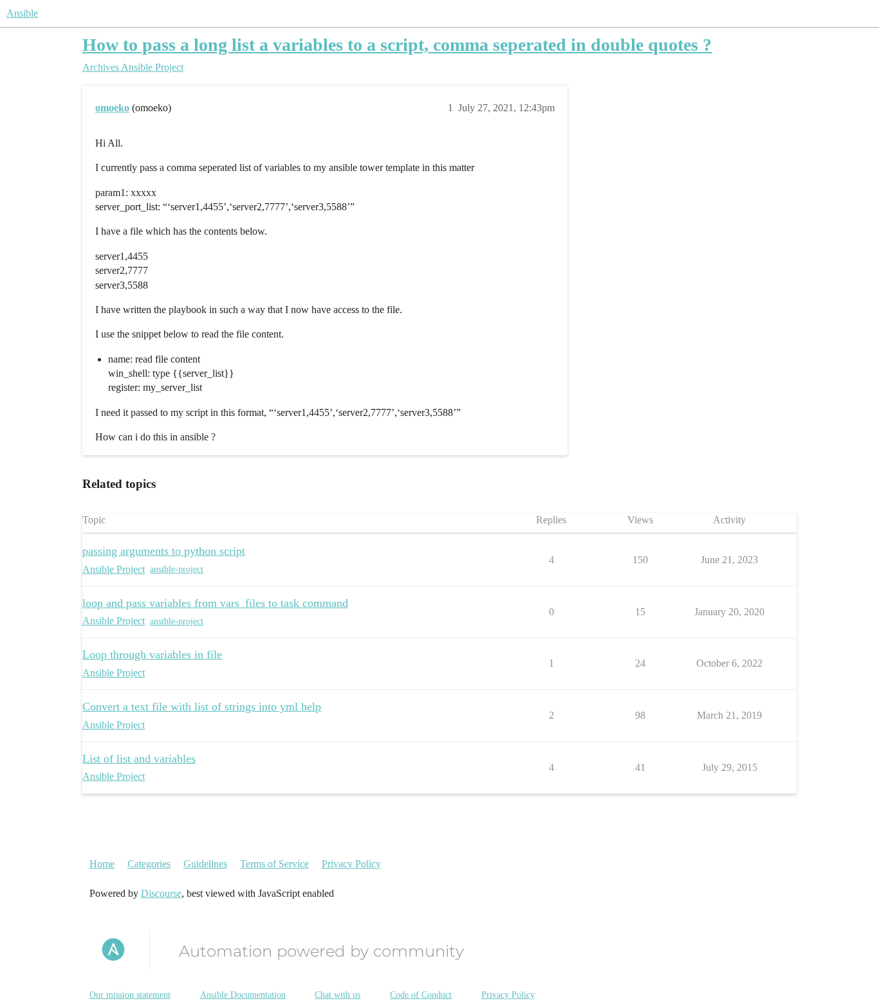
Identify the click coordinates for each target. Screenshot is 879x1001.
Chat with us (337, 995)
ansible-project (176, 569)
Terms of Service (274, 863)
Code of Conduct (421, 995)
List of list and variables (139, 758)
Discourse (161, 893)
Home (102, 863)
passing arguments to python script (163, 551)
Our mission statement (130, 995)
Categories (149, 863)
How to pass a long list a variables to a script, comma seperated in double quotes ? (397, 45)
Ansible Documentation (243, 995)
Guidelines (205, 863)
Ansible (22, 13)
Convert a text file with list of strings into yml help (201, 706)
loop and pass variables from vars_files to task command (215, 603)
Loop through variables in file (152, 654)
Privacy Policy (351, 863)
